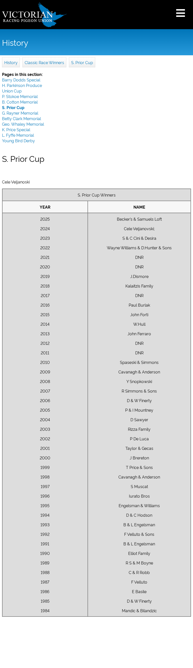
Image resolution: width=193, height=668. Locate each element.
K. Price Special (16, 129)
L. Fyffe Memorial (18, 135)
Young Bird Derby (18, 140)
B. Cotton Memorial (20, 102)
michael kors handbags (59, 242)
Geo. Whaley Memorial (23, 124)
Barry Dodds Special (21, 79)
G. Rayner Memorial (20, 113)
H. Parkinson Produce (22, 85)
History (11, 62)
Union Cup (12, 90)
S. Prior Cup (82, 62)
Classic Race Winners (44, 62)
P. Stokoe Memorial (20, 96)
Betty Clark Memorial (21, 118)
